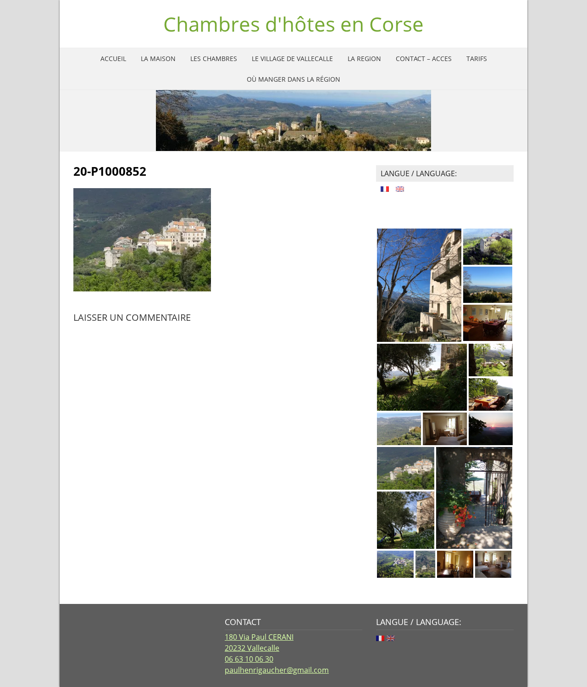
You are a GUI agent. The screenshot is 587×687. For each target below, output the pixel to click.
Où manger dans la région (293, 79)
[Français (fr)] (385, 188)
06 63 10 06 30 (249, 659)
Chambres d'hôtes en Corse (293, 24)
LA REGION (364, 58)
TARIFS (476, 58)
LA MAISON (158, 58)
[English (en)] (400, 188)
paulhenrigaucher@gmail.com (277, 670)
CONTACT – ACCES (424, 58)
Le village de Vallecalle (292, 58)
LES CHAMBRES (213, 58)
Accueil (113, 58)
